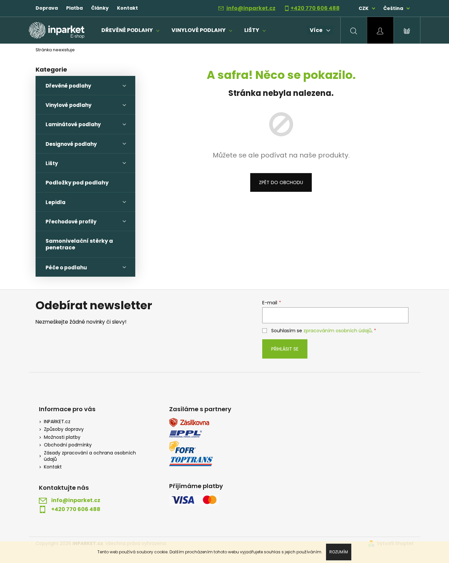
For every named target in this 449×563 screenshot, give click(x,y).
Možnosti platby (62, 437)
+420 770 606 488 (315, 8)
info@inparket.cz (251, 8)
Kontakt (127, 8)
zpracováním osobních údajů (337, 330)
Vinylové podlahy (68, 105)
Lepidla (55, 202)
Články (100, 8)
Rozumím (338, 552)
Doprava (47, 8)
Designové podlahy (71, 144)
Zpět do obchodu (281, 182)
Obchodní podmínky (68, 445)
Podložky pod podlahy (77, 182)
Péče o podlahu (66, 267)
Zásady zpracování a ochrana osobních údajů (90, 456)
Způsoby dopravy (64, 429)
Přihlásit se (284, 349)
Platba (74, 8)
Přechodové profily (71, 221)
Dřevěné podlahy (68, 85)
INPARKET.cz (57, 422)
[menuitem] (130, 30)
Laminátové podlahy (73, 124)
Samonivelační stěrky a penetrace (79, 244)
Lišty (52, 163)
